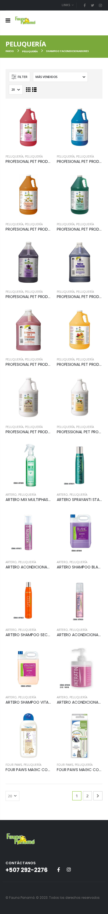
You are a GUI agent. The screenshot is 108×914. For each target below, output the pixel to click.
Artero (11, 495)
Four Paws (14, 765)
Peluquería (30, 51)
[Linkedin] (100, 5)
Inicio (10, 51)
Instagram (69, 869)
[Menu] (8, 20)
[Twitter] (92, 5)
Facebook (58, 869)
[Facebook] (84, 5)
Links (66, 5)
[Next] (97, 795)
